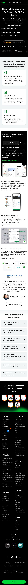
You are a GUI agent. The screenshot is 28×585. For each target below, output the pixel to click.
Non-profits (18, 442)
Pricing (17, 463)
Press (16, 529)
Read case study (13, 304)
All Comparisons (6, 520)
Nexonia (4, 518)
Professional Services (20, 448)
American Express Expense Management (7, 474)
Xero (16, 430)
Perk (16, 432)
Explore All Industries (20, 455)
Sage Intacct (18, 419)
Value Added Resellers (20, 475)
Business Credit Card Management (7, 482)
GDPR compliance (8, 566)
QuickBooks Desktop (20, 426)
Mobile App (5, 437)
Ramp (3, 508)
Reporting (4, 444)
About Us (17, 520)
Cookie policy (20, 566)
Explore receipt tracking (9, 160)
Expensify (4, 510)
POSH (16, 525)
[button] (11, 143)
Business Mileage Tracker (6, 470)
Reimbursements (6, 441)
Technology (18, 444)
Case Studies (5, 494)
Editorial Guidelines (20, 512)
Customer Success (6, 500)
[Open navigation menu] (26, 2)
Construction (18, 440)
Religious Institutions (20, 450)
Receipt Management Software (7, 463)
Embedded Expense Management (19, 480)
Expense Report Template (18, 497)
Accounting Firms (19, 477)
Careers (17, 527)
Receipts (4, 421)
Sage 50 (17, 423)
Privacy (8, 562)
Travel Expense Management (5, 466)
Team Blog (17, 524)
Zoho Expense (5, 514)
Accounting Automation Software (7, 485)
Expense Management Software (7, 459)
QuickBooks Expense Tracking (7, 478)
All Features (5, 448)
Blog (16, 493)
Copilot (4, 435)
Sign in (17, 467)
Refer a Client (18, 483)
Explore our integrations (7, 258)
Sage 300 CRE (18, 421)
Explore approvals (5, 190)
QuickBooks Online (19, 424)
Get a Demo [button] (14, 582)
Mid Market (17, 453)
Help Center (13, 537)
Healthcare (17, 446)
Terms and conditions (20, 562)
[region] (14, 51)
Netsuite (17, 428)
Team (16, 522)
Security (4, 446)
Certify (4, 516)
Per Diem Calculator (19, 510)
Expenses (4, 423)
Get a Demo (17, 465)
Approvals (4, 439)
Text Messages (5, 419)
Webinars (17, 495)
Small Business (18, 452)
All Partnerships (19, 485)
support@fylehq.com (17, 539)
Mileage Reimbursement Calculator (19, 506)
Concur (4, 512)
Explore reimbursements (7, 225)
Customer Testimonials (5, 497)
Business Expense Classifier (19, 501)
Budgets (4, 442)
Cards (3, 424)
